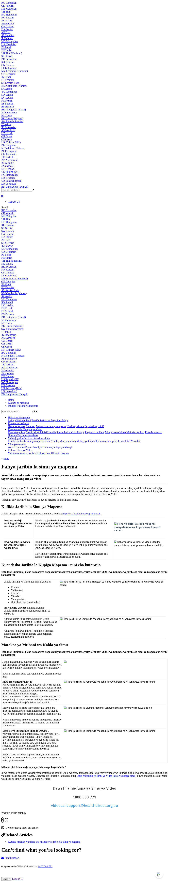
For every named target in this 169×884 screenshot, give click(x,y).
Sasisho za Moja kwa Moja (53, 420)
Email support (11, 857)
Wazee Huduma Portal (19, 447)
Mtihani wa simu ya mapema (23, 405)
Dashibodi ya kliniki (36, 432)
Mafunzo (30, 426)
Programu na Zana (94, 432)
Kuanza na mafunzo (18, 402)
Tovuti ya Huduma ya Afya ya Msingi (52, 447)
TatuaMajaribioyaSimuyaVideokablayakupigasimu (105, 775)
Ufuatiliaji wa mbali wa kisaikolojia (65, 432)
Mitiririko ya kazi (135, 432)
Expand (16, 878)
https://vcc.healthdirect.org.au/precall (81, 513)
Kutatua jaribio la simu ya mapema (26, 441)
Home (11, 399)
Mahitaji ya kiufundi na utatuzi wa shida (29, 438)
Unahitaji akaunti (75, 426)
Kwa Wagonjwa (16, 432)
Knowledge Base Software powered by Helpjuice (84, 875)
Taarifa (35, 420)
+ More (5, 458)
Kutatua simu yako (107, 441)
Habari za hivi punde (19, 417)
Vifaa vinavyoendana (65, 441)
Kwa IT (49, 441)
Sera (48, 453)
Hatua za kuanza (16, 426)
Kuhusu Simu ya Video (20, 450)
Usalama (64, 453)
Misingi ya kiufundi (86, 441)
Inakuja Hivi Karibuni (19, 420)
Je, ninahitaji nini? (94, 426)
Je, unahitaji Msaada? (129, 441)
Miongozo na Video (115, 432)
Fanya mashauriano (27, 435)
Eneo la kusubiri (153, 432)
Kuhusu (41, 453)
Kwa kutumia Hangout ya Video (25, 429)
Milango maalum (17, 444)
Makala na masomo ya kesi (22, 453)
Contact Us (14, 201)
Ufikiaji (55, 453)
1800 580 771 (45, 866)
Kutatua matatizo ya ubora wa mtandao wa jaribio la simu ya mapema (44, 841)
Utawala (12, 435)
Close (6, 879)
